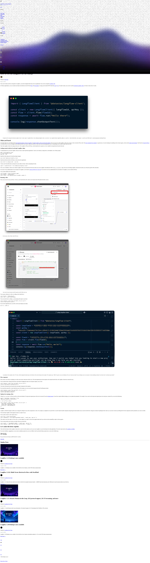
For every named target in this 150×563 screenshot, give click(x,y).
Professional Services (4, 41)
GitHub (3, 27)
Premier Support (3, 42)
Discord (3, 28)
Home (4, 66)
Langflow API (52, 83)
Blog (1, 15)
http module (36, 85)
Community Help (3, 40)
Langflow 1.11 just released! (5, 3)
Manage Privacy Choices (4, 561)
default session (50, 396)
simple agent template (133, 142)
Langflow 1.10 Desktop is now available (12, 524)
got (58, 85)
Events (1, 17)
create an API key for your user (35, 169)
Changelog (2, 14)
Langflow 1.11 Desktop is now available (12, 458)
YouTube (3, 31)
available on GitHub (71, 429)
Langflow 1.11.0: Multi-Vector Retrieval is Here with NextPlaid (19, 472)
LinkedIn (3, 33)
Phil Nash (6, 79)
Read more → (3, 469)
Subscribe (2, 439)
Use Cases (2, 13)
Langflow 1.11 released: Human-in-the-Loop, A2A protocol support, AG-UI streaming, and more (29, 498)
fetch (32, 85)
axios (55, 85)
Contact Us (2, 39)
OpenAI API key (146, 142)
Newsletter (2, 16)
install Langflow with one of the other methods (41, 142)
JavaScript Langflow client (79, 85)
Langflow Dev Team (8, 463)
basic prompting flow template (91, 142)
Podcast (1, 18)
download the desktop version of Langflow (24, 142)
